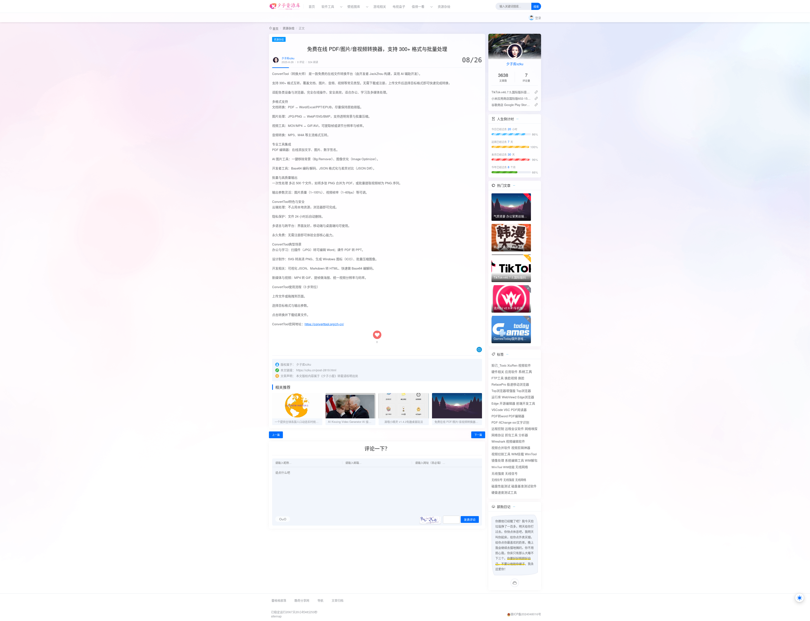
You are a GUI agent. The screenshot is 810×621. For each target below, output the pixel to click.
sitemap (276, 616)
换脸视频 (511, 378)
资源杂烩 (444, 6)
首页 (312, 6)
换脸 (521, 378)
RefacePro (498, 384)
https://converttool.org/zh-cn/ (324, 324)
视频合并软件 (500, 447)
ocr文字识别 (520, 422)
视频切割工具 (500, 454)
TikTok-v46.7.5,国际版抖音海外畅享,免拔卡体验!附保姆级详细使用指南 (511, 92)
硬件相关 (497, 371)
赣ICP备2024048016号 (525, 614)
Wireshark (498, 441)
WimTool (531, 454)
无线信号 (511, 473)
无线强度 (497, 473)
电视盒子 (399, 6)
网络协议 (497, 435)
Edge (495, 403)
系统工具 (525, 371)
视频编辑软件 (515, 441)
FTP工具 (497, 378)
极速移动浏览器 (518, 384)
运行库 (496, 397)
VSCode (497, 409)
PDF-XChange (501, 422)
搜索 (536, 6)
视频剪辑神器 (520, 447)
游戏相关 (379, 6)
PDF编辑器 (516, 416)
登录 (538, 18)
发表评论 (470, 519)
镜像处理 (497, 460)
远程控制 (497, 428)
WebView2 (509, 397)
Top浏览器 (523, 390)
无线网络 (521, 467)
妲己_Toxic (498, 365)
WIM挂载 (517, 454)
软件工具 (327, 6)
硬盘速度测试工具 (504, 492)
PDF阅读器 (519, 409)
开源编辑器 (507, 403)
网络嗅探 (531, 428)
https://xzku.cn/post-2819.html (316, 370)
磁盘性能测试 (500, 486)
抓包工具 (511, 435)
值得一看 (418, 6)
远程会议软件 (514, 428)
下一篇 (478, 435)
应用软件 (511, 371)
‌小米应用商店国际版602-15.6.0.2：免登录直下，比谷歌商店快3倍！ (511, 98)
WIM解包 (531, 460)
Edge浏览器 (525, 397)
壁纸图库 (353, 6)
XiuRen (512, 365)
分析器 (523, 435)
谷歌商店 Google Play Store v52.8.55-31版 (511, 105)
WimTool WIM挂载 (502, 467)
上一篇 (276, 435)
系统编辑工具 (514, 460)
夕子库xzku (288, 58)
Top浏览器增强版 (503, 390)
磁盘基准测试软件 (524, 486)
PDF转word (499, 416)
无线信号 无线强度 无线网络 (508, 480)
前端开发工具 (525, 403)
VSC (507, 409)
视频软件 (524, 365)
